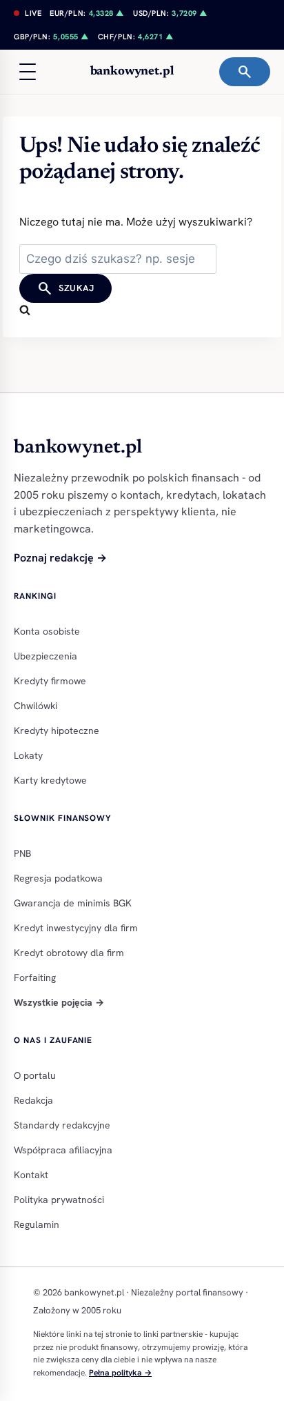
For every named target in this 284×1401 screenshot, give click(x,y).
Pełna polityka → (120, 1372)
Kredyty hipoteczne (56, 730)
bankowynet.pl (132, 72)
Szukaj (65, 288)
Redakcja (33, 1100)
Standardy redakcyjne (62, 1125)
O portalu (35, 1075)
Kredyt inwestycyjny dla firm (76, 928)
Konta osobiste (47, 631)
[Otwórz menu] (27, 72)
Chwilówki (35, 705)
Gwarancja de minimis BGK (73, 903)
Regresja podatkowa (58, 878)
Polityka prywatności (59, 1199)
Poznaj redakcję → (60, 557)
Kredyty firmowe (50, 681)
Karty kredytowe (50, 780)
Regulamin (36, 1224)
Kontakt (31, 1175)
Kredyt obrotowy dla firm (69, 952)
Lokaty (28, 755)
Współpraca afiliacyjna (63, 1150)
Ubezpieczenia (45, 656)
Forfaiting (35, 977)
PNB (22, 853)
